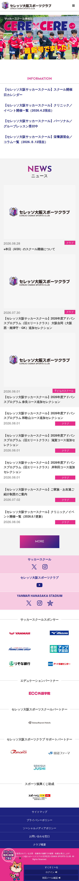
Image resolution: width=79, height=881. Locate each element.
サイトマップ (39, 811)
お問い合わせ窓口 (39, 836)
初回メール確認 (50, 877)
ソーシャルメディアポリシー (39, 828)
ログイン (50, 871)
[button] (74, 40)
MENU (73, 6)
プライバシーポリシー (39, 820)
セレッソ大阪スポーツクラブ (39, 5)
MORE (39, 541)
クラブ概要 (39, 844)
